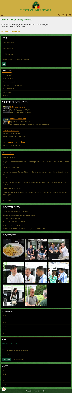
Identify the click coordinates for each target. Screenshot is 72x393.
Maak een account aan (8, 59)
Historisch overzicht (10, 82)
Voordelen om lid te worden (12, 85)
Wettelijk (29, 391)
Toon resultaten (17, 360)
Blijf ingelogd (9, 54)
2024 (4, 326)
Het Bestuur (7, 92)
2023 (4, 323)
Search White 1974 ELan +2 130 (14, 222)
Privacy (5, 95)
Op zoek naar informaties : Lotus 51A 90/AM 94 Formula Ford (24, 229)
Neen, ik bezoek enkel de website (16, 350)
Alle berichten (7, 201)
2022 (4, 319)
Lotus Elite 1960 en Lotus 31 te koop (15, 212)
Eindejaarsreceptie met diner (14, 142)
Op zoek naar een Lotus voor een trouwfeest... (19, 215)
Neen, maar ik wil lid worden (14, 354)
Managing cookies (40, 391)
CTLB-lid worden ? (9, 89)
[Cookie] (4, 389)
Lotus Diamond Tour (18, 119)
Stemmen (6, 360)
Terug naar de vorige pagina (10, 31)
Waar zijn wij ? (8, 78)
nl (63, 15)
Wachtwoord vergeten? (22, 59)
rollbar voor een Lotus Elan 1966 (14, 225)
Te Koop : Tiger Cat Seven (12, 218)
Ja (5, 347)
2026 (4, 333)
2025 (4, 329)
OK (4, 64)
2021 (4, 316)
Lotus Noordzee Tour (11, 130)
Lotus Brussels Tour (17, 107)
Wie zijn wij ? (7, 75)
